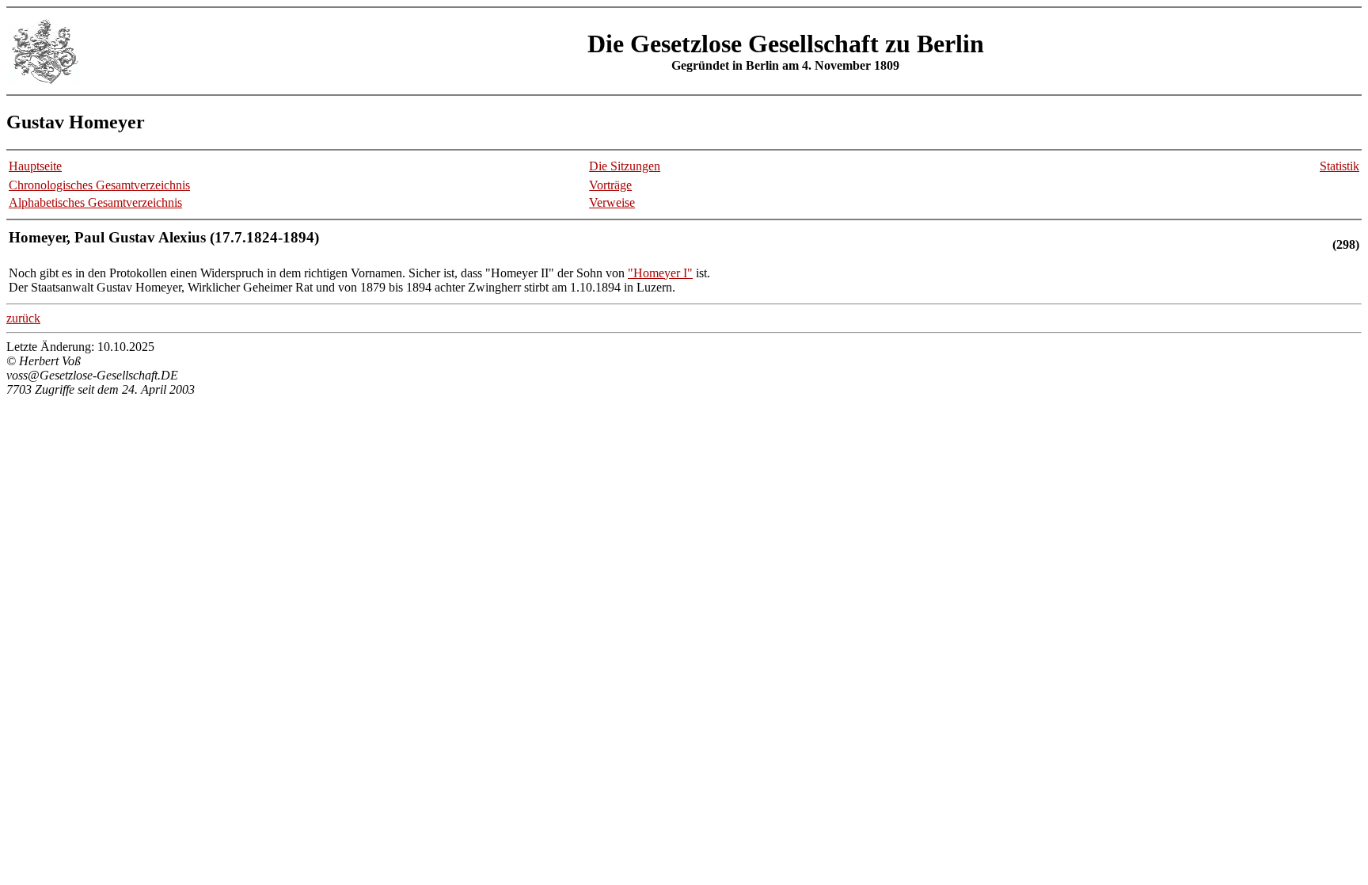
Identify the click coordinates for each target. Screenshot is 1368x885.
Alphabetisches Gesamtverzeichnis (95, 202)
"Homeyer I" (660, 273)
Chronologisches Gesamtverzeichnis (99, 185)
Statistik (1339, 166)
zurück (23, 318)
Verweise (612, 202)
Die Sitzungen (624, 166)
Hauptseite (35, 166)
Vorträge (610, 185)
